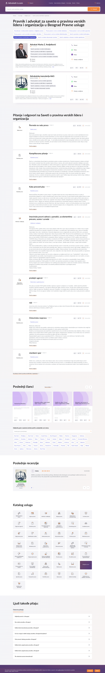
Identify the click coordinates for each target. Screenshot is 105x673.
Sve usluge (20, 15)
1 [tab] (31, 487)
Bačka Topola (75, 445)
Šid (68, 445)
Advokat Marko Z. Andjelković (43, 44)
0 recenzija (35, 46)
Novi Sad (16, 436)
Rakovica (82, 442)
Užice (24, 445)
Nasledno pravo (34, 157)
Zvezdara (23, 439)
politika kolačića (61, 670)
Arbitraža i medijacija (35, 223)
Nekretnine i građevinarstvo (37, 282)
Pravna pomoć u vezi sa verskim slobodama (56, 30)
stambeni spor (35, 353)
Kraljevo (60, 442)
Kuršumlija (56, 445)
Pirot (73, 442)
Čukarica (42, 439)
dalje (53, 66)
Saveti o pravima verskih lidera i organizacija (24, 37)
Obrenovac (29, 449)
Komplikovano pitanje (38, 153)
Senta (15, 449)
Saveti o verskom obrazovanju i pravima (47, 37)
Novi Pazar (42, 449)
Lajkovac (22, 449)
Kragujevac (74, 436)
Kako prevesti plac (37, 187)
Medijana (23, 436)
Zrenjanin (67, 439)
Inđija (81, 445)
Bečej (41, 445)
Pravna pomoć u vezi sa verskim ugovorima (79, 30)
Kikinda (87, 445)
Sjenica (36, 449)
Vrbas (29, 445)
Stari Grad (30, 436)
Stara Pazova (17, 445)
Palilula (61, 436)
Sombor (54, 439)
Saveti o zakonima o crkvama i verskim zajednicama (72, 37)
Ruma (41, 442)
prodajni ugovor (36, 278)
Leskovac (16, 439)
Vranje (48, 439)
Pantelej (63, 445)
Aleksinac (47, 442)
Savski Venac (44, 436)
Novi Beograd (53, 436)
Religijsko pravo (27, 15)
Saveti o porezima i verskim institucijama (79, 34)
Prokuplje (35, 442)
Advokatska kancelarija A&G (42, 76)
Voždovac (82, 436)
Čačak (53, 442)
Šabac (36, 439)
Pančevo (67, 436)
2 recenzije (44, 77)
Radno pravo (33, 129)
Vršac (15, 442)
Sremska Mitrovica (82, 439)
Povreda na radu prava (38, 125)
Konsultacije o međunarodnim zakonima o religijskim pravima (28, 30)
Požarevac (27, 442)
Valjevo (60, 439)
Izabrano (98, 3)
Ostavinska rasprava (38, 318)
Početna (14, 15)
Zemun (21, 442)
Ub (77, 442)
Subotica (30, 439)
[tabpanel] (52, 479)
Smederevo (48, 445)
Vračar (37, 436)
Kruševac (66, 442)
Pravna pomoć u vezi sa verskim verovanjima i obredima (27, 34)
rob (30, 302)
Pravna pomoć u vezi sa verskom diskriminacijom (55, 34)
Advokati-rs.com (15, 3)
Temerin (36, 445)
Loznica (74, 439)
